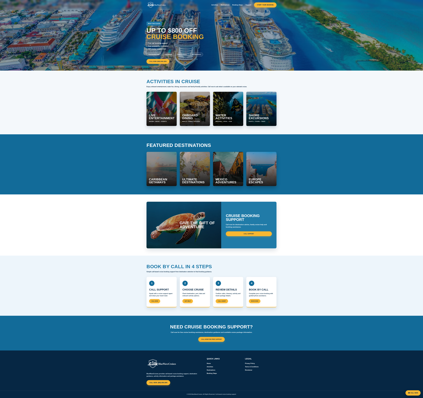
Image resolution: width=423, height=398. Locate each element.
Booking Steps (237, 5)
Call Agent (222, 301)
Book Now (254, 301)
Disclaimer (248, 370)
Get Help (188, 301)
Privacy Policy (250, 363)
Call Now (154, 301)
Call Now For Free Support (211, 339)
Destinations (225, 5)
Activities (214, 5)
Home (209, 363)
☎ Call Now (413, 393)
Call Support (249, 234)
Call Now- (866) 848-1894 (158, 61)
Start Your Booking (265, 5)
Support (248, 5)
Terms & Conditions (252, 367)
